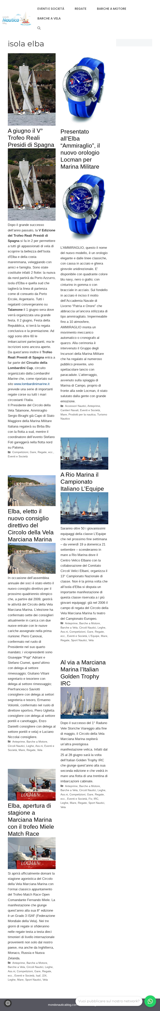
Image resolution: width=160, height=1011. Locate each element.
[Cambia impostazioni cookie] (8, 1003)
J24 (44, 975)
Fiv (90, 798)
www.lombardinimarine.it (32, 384)
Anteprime (93, 405)
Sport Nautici (79, 640)
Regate (80, 8)
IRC (96, 798)
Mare (63, 414)
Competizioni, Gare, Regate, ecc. (32, 452)
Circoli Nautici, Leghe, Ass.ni (25, 745)
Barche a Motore (111, 8)
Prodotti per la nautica (82, 414)
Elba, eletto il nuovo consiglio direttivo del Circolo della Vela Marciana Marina (31, 525)
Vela (91, 640)
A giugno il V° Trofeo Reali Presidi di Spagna (31, 137)
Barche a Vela (49, 18)
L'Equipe (94, 635)
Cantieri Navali (69, 410)
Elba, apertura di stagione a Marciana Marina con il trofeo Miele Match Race (31, 819)
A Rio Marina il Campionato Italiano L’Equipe (82, 481)
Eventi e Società (50, 8)
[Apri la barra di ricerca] (39, 28)
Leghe (64, 802)
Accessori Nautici (75, 405)
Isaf (38, 975)
